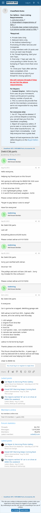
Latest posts (6, 378)
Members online (8, 410)
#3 (39, 253)
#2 (39, 221)
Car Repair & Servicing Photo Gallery (19, 382)
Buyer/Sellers (33, 140)
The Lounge (9, 394)
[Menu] (3, 3)
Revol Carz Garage (11, 386)
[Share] (36, 168)
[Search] (38, 3)
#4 (39, 295)
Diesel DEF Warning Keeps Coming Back (20, 389)
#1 (39, 168)
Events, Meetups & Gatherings (15, 404)
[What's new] (34, 3)
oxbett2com (35, 434)
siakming (6, 155)
